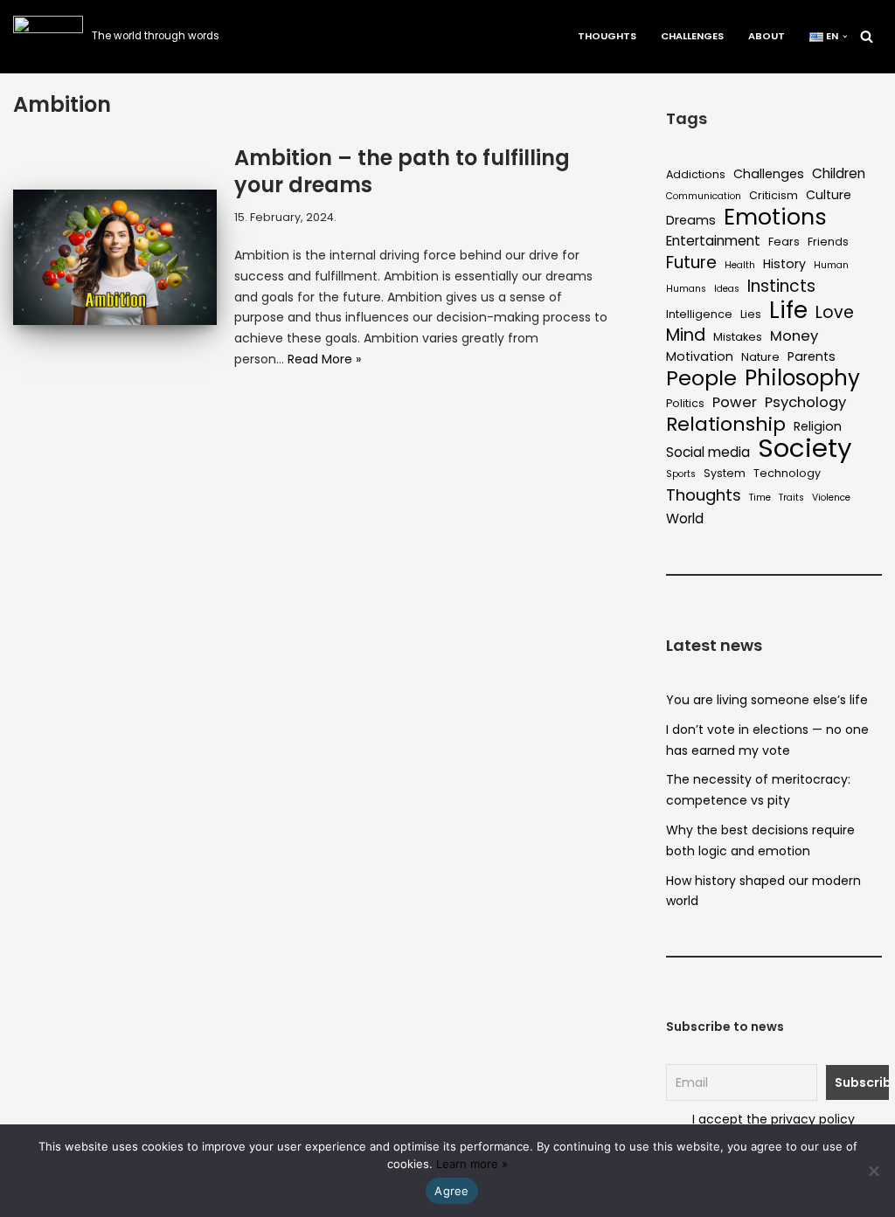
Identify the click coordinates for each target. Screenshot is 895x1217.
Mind (685, 335)
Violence (831, 497)
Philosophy (802, 378)
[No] (873, 1170)
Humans (686, 288)
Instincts (781, 286)
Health (740, 265)
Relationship (726, 424)
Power (734, 402)
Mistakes (737, 336)
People (701, 378)
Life (788, 310)
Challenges (692, 36)
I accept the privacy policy (773, 1119)
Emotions (775, 217)
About (766, 36)
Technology (787, 473)
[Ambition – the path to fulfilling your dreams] (115, 258)
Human (831, 265)
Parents (811, 356)
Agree (451, 1191)
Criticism (773, 195)
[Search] (866, 36)
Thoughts (607, 36)
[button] (845, 36)
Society (805, 448)
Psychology (805, 402)
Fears (784, 241)
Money (794, 336)
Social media (708, 452)
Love (834, 312)
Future (691, 262)
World (685, 518)
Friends (828, 241)
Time (760, 497)
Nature (760, 356)
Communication (703, 196)
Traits (791, 497)
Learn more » (472, 1164)
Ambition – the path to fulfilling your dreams (402, 171)
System (725, 473)
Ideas (726, 288)
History (784, 264)
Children (838, 173)
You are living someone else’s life (767, 700)
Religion (818, 426)
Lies (750, 314)
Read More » (324, 359)
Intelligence (699, 314)
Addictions (695, 174)
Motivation (699, 356)
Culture (828, 195)
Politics (685, 403)
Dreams (691, 220)
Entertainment (713, 241)
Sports (681, 474)
